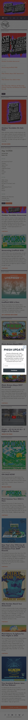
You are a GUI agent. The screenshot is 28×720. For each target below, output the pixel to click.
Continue (14, 370)
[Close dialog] (24, 347)
